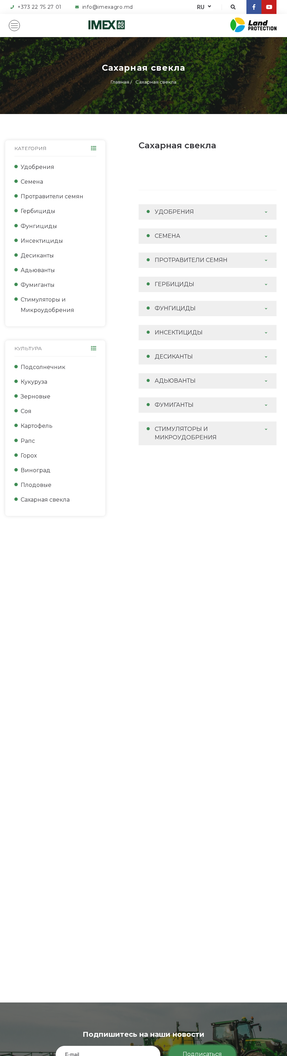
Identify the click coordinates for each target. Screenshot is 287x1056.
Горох (29, 455)
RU (200, 6)
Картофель (36, 426)
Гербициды (38, 211)
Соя (26, 411)
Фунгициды (39, 226)
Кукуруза (34, 381)
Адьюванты (38, 270)
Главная (120, 82)
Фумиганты (38, 285)
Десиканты (37, 255)
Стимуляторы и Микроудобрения (47, 304)
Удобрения (37, 167)
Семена (32, 181)
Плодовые (36, 485)
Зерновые (35, 396)
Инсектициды (42, 241)
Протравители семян (52, 196)
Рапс (28, 441)
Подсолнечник (43, 367)
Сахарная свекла (155, 82)
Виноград (35, 470)
